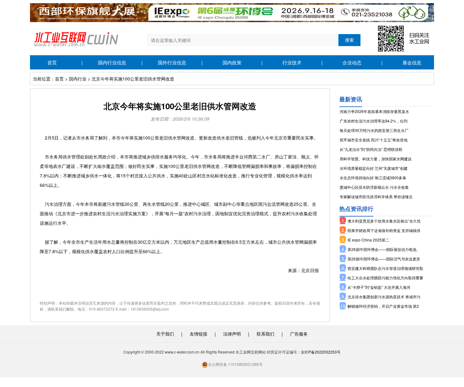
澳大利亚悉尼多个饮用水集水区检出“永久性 (384, 220)
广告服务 (299, 333)
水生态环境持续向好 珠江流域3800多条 (373, 177)
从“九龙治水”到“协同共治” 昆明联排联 (371, 149)
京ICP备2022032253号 (321, 351)
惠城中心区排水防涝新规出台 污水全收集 (374, 187)
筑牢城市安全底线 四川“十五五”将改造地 (373, 139)
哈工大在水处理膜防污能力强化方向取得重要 (385, 277)
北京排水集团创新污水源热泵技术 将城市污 (384, 296)
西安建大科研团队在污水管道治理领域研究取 (385, 268)
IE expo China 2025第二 (368, 239)
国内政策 (232, 62)
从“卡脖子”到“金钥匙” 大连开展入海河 (379, 287)
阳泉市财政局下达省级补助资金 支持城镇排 (384, 230)
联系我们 (265, 333)
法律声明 (232, 333)
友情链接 (198, 333)
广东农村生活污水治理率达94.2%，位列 (373, 120)
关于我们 (165, 333)
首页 (52, 62)
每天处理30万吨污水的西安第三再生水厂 (374, 130)
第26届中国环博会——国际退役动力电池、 (384, 249)
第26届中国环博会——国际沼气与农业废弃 (384, 258)
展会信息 (411, 62)
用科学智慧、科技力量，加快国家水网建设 (376, 158)
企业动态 (351, 62)
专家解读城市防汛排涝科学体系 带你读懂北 (376, 196)
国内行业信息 (112, 62)
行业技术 (292, 62)
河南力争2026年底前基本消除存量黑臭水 (374, 111)
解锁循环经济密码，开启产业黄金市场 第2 (383, 306)
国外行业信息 (172, 62)
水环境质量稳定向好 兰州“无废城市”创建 (373, 168)
